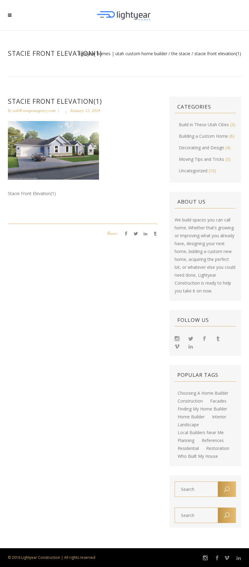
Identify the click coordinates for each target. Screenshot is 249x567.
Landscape (188, 424)
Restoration (217, 448)
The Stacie (180, 54)
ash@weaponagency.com (34, 110)
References (213, 440)
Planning (186, 440)
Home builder (191, 417)
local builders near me (201, 432)
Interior (219, 417)
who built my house (198, 456)
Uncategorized (193, 171)
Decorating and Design (201, 147)
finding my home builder (202, 409)
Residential (188, 448)
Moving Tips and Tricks (201, 159)
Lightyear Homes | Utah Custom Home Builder (123, 54)
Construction (190, 401)
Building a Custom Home (203, 136)
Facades (218, 401)
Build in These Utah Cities (204, 124)
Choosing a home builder (203, 393)
